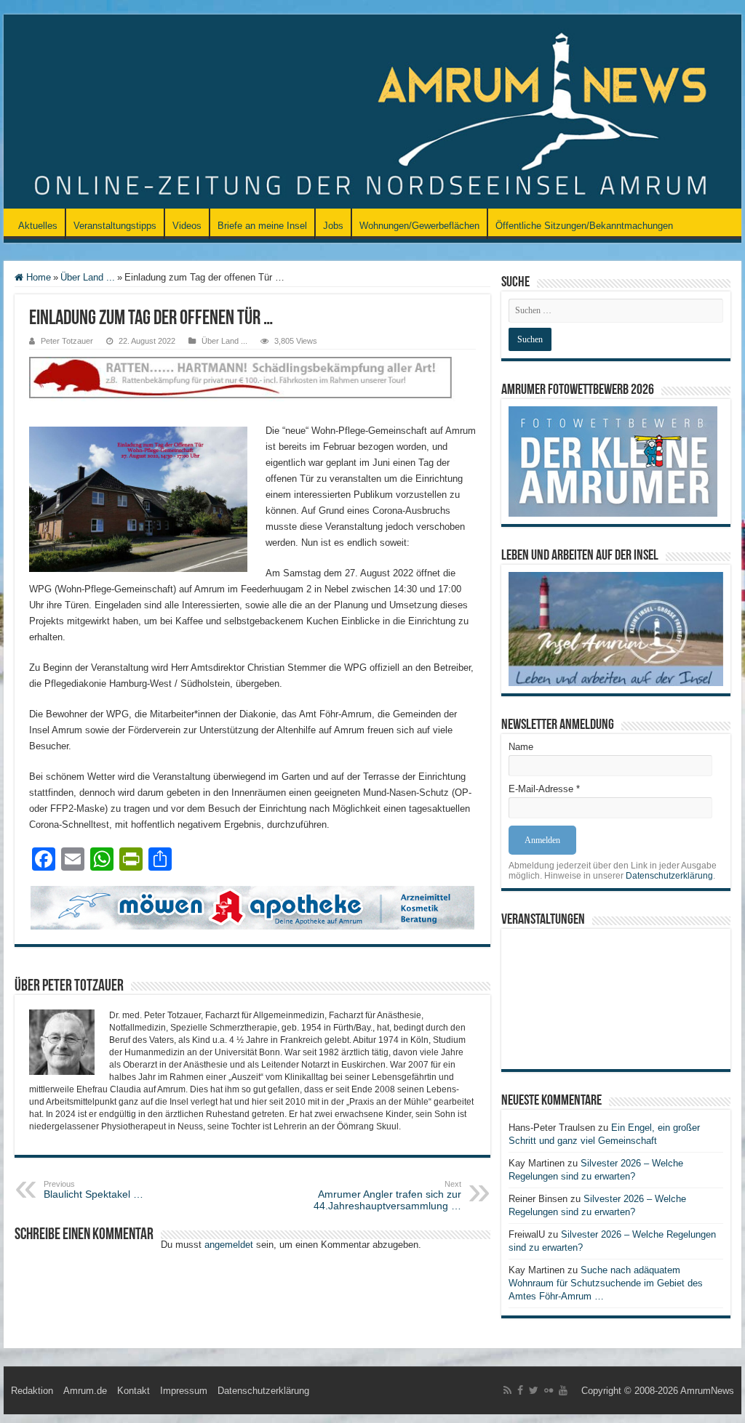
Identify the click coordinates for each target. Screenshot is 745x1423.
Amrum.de (85, 1390)
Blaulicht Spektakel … (93, 1190)
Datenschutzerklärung (669, 876)
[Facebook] (520, 1390)
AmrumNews (707, 1390)
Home (37, 277)
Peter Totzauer (67, 340)
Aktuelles (37, 225)
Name (521, 746)
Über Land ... (87, 277)
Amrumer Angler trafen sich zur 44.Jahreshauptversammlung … (387, 1196)
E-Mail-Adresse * (544, 788)
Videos (187, 225)
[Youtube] (563, 1390)
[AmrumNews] (372, 113)
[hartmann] (252, 389)
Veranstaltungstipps (114, 225)
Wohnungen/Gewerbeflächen (419, 225)
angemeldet (228, 1244)
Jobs (333, 225)
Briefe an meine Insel (262, 225)
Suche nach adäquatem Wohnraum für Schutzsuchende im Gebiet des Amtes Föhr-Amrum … (606, 1283)
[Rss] (507, 1390)
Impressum (183, 1390)
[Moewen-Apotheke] (252, 907)
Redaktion (32, 1390)
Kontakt (133, 1390)
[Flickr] (548, 1390)
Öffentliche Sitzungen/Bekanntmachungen (584, 225)
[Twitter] (533, 1390)
